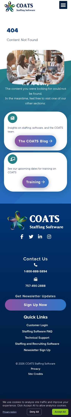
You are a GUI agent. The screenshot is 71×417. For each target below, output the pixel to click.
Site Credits (35, 373)
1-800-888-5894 (35, 271)
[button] (63, 5)
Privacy (35, 368)
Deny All (34, 412)
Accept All (60, 412)
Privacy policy (9, 412)
